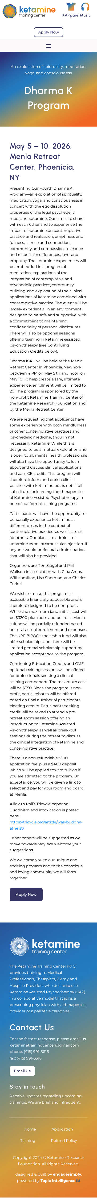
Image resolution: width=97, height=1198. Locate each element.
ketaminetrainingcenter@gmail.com (44, 1045)
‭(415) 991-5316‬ (29, 1058)
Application (62, 1129)
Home (30, 1129)
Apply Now (48, 32)
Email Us (22, 1071)
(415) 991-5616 (36, 1051)
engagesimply (67, 1174)
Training (27, 1141)
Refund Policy (64, 1141)
